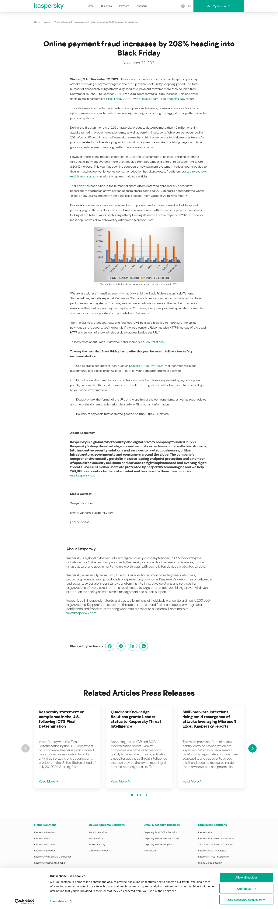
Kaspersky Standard (45, 832)
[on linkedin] (132, 646)
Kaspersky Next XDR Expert (212, 850)
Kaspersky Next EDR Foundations (161, 838)
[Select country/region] (183, 6)
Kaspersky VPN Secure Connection (52, 856)
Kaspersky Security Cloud (146, 366)
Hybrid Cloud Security (210, 862)
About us (142, 5)
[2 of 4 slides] (136, 795)
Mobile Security (97, 844)
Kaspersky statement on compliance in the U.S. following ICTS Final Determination (61, 719)
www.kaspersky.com (81, 613)
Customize (244, 888)
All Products (150, 850)
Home (90, 5)
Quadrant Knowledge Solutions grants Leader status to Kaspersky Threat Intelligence (136, 719)
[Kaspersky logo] (49, 6)
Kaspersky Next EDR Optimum (159, 844)
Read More (47, 781)
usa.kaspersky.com (84, 475)
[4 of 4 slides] (146, 795)
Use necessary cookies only (246, 899)
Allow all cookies (246, 877)
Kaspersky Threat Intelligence (213, 856)
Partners (124, 5)
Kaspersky (128, 79)
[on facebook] (109, 646)
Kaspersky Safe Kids (44, 850)
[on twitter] (121, 646)
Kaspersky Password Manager (50, 862)
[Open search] (189, 6)
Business (106, 5)
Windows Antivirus (98, 850)
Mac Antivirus (96, 838)
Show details (58, 901)
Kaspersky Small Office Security (160, 832)
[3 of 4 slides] (141, 795)
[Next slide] (252, 748)
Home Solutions (45, 825)
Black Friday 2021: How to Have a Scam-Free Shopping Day (145, 99)
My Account (220, 6)
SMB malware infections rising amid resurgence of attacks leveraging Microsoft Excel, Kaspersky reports (209, 719)
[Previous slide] (25, 748)
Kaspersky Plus (42, 838)
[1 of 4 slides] (132, 795)
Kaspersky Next (206, 832)
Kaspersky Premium (44, 844)
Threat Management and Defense (216, 844)
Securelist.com (154, 342)
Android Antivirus (98, 832)
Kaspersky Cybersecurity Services (216, 838)
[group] (67, 746)
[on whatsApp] (143, 646)
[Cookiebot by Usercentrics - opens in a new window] (24, 901)
